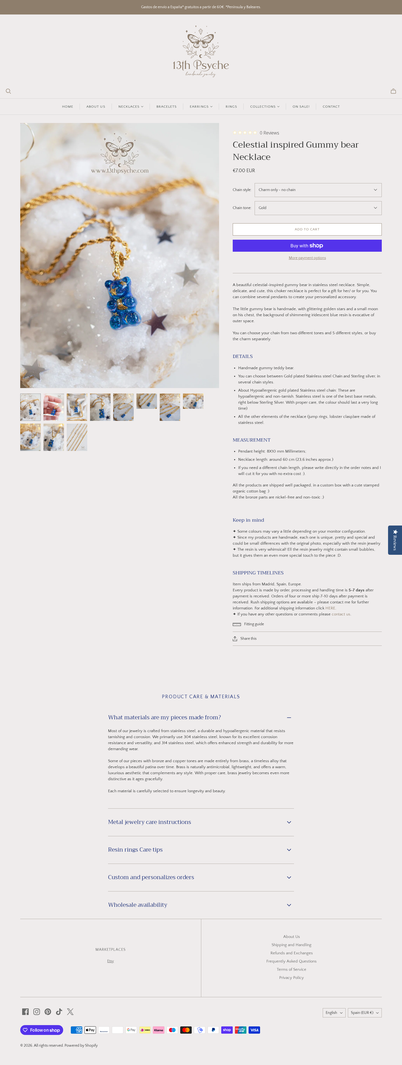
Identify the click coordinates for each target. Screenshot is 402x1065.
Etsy (110, 961)
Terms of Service (291, 969)
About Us (291, 936)
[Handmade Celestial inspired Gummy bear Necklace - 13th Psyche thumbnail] (30, 407)
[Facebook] (25, 1011)
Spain (362, 1013)
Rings (231, 106)
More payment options (307, 258)
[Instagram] (36, 1011)
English (331, 1013)
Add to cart (307, 229)
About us (95, 106)
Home (67, 106)
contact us (341, 614)
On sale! (301, 106)
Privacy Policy (291, 977)
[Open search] (8, 91)
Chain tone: (242, 208)
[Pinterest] (48, 1011)
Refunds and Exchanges (291, 953)
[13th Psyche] (201, 51)
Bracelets (166, 106)
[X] (70, 1011)
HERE (330, 608)
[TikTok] (59, 1011)
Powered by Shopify (81, 1045)
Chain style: (242, 190)
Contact (331, 106)
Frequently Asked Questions (291, 961)
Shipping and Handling (291, 945)
